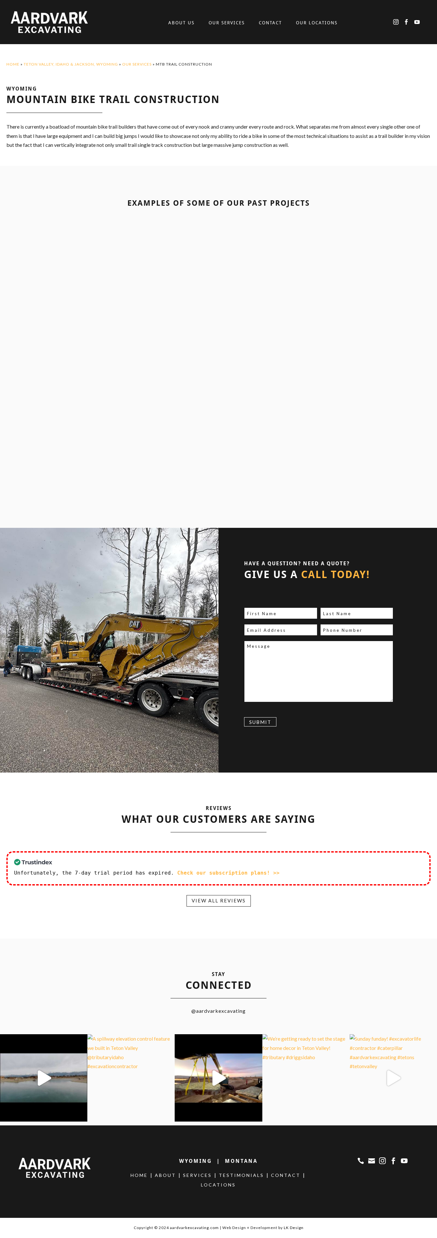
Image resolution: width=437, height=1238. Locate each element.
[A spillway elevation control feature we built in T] (131, 1078)
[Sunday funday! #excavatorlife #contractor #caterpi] (393, 1078)
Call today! (335, 574)
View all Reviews (219, 900)
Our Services (227, 23)
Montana (241, 1160)
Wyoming (195, 1160)
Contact (270, 23)
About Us (181, 23)
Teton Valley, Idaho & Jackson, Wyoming (71, 64)
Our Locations (317, 23)
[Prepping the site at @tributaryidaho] (218, 1078)
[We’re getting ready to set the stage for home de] (306, 1078)
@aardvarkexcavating (218, 1011)
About (165, 1175)
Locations (218, 1184)
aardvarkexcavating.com (194, 1227)
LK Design (294, 1227)
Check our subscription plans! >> (228, 873)
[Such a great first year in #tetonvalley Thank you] (43, 1078)
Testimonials (241, 1175)
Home (13, 64)
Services (197, 1175)
